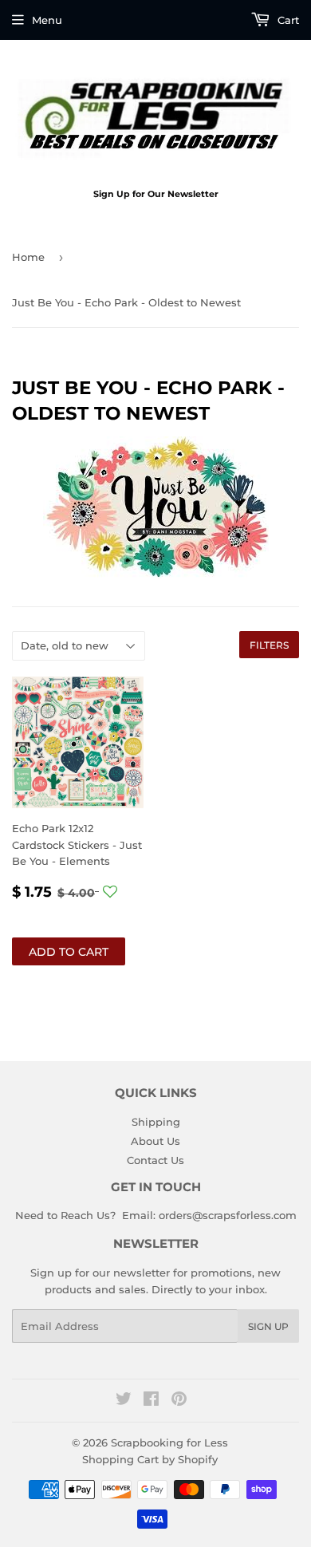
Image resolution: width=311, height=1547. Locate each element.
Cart (286, 20)
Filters (269, 645)
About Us (155, 1141)
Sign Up (268, 1326)
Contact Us (155, 1160)
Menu (47, 20)
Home (28, 257)
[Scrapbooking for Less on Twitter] (124, 1401)
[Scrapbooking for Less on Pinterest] (179, 1401)
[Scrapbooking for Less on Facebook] (151, 1401)
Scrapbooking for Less (169, 1442)
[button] (110, 892)
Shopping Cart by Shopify (150, 1459)
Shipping (156, 1121)
